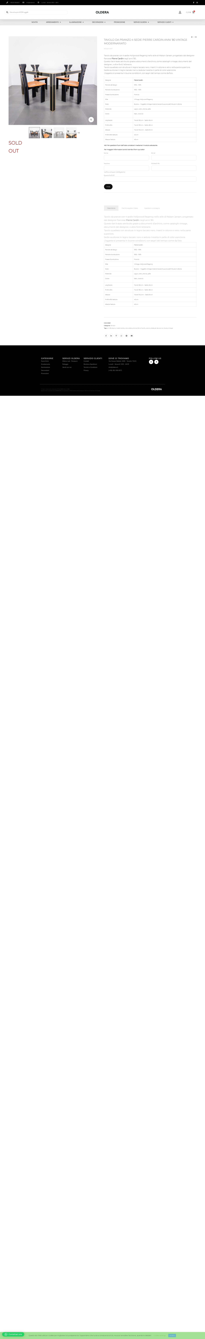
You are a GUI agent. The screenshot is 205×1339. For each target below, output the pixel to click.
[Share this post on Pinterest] (116, 336)
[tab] (111, 208)
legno (113, 328)
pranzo (148, 328)
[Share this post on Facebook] (106, 336)
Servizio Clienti (164, 22)
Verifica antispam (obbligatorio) (114, 172)
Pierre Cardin (141, 328)
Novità (35, 22)
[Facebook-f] (193, 2)
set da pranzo (159, 328)
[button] (13, 1334)
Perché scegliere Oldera (130, 208)
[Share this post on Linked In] (111, 336)
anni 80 (109, 328)
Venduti (113, 325)
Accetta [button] (172, 1335)
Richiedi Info (155, 163)
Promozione (119, 22)
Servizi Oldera (140, 22)
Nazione (107, 163)
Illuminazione (75, 22)
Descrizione (111, 208)
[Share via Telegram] (126, 336)
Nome (106, 153)
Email (153, 153)
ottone (135, 328)
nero (126, 328)
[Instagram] (197, 2)
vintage (170, 328)
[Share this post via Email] (132, 336)
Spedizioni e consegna (152, 208)
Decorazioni (97, 22)
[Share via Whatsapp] (121, 336)
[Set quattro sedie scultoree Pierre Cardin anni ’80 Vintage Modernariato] (195, 37)
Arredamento (52, 22)
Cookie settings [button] (160, 1335)
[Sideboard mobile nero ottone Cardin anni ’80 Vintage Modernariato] (192, 37)
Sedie (152, 328)
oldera (130, 328)
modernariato (120, 328)
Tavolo (166, 328)
